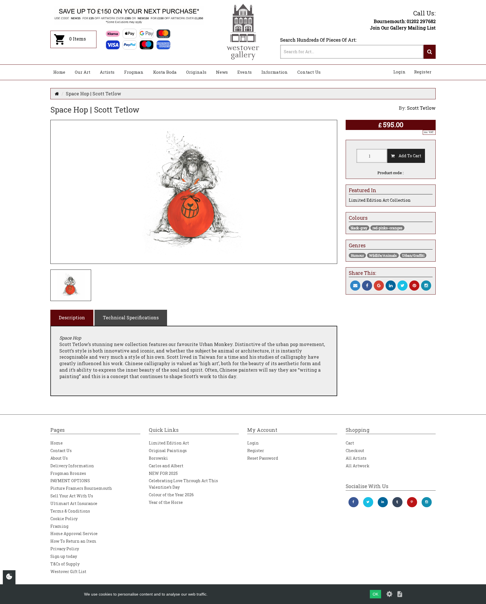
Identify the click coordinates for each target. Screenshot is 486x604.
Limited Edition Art (169, 443)
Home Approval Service (74, 533)
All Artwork (358, 465)
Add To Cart (408, 155)
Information (274, 72)
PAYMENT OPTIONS (70, 480)
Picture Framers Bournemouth (81, 488)
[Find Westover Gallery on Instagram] (427, 502)
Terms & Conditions (70, 511)
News (222, 72)
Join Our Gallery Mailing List (403, 28)
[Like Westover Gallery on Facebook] (353, 502)
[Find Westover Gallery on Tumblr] (397, 502)
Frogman (133, 72)
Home (59, 72)
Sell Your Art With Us (71, 496)
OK (375, 594)
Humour (357, 255)
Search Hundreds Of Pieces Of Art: (318, 40)
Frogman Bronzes (68, 473)
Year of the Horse (166, 502)
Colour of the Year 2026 (171, 494)
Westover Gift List (68, 571)
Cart (350, 443)
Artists (107, 72)
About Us (59, 458)
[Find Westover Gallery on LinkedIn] (383, 502)
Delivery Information (72, 465)
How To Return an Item (73, 541)
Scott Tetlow (421, 108)
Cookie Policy (64, 518)
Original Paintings (168, 450)
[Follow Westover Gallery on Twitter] (368, 502)
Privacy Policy (64, 548)
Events (244, 72)
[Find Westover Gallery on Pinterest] (412, 502)
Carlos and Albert (166, 465)
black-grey (359, 228)
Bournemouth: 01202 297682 (405, 21)
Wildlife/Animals (383, 255)
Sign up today (63, 556)
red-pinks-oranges (387, 228)
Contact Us (309, 72)
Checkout (355, 450)
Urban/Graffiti (413, 255)
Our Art (82, 72)
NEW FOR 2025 (163, 473)
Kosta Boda (165, 72)
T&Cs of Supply (65, 564)
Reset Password (262, 458)
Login (399, 72)
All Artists (356, 458)
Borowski (158, 458)
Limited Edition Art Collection (380, 200)
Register (422, 72)
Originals (196, 72)
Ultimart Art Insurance (73, 503)
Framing (59, 526)
